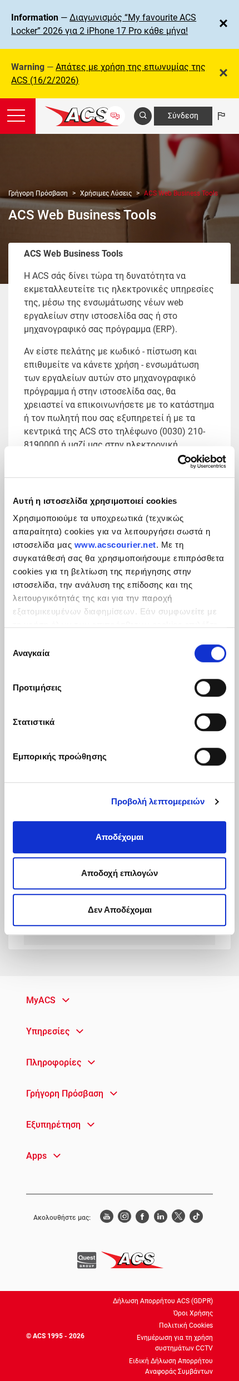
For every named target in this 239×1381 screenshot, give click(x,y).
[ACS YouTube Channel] (106, 1218)
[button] (47, 1000)
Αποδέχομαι (119, 837)
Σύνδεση (183, 115)
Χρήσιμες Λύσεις (106, 193)
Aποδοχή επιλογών (119, 873)
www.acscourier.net (115, 544)
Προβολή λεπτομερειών (158, 801)
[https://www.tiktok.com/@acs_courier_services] (196, 1218)
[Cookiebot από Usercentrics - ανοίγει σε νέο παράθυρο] (177, 461)
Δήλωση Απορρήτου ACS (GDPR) (163, 1301)
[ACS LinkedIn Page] (161, 1218)
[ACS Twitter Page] (178, 1218)
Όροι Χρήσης (193, 1313)
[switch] (210, 688)
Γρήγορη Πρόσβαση (38, 193)
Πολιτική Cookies (186, 1325)
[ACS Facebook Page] (142, 1218)
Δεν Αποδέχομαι (120, 909)
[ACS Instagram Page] (124, 1218)
